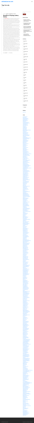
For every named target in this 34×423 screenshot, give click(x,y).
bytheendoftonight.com (25, 228)
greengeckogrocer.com (25, 203)
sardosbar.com (24, 184)
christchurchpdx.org (25, 251)
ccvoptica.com (24, 361)
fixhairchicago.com (25, 313)
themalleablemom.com (25, 271)
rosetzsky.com (24, 260)
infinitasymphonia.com (25, 256)
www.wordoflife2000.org (26, 181)
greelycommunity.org (25, 258)
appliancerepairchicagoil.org (26, 135)
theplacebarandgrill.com (25, 307)
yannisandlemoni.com (25, 188)
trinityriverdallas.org (25, 217)
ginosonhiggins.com (25, 285)
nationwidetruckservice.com (26, 300)
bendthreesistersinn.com (26, 294)
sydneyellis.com (25, 206)
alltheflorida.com (25, 390)
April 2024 (25, 82)
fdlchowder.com (25, 353)
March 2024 (25, 85)
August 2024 (25, 72)
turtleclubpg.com (25, 301)
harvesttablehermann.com (26, 166)
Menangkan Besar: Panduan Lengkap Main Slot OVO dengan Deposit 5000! (27, 24)
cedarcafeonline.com (25, 123)
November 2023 (26, 95)
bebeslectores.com (25, 163)
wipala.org (24, 225)
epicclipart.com (24, 144)
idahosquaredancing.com (26, 182)
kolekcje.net (24, 215)
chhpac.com (24, 407)
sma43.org (24, 357)
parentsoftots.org (25, 327)
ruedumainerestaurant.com (26, 259)
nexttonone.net (24, 335)
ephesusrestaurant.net (25, 376)
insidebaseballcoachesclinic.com (26, 391)
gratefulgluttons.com (25, 230)
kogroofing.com (24, 148)
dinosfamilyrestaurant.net (26, 164)
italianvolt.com (24, 185)
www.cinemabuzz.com (25, 366)
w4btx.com (24, 197)
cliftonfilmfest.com (25, 176)
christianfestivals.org (25, 282)
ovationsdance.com (25, 213)
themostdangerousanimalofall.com (27, 240)
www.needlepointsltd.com (26, 354)
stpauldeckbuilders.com (25, 349)
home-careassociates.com (26, 221)
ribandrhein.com (25, 214)
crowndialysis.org (25, 207)
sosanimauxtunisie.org (25, 147)
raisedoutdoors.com (25, 178)
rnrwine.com (24, 402)
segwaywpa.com (25, 323)
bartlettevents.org (25, 157)
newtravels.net (24, 131)
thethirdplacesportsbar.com (26, 375)
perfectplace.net (25, 218)
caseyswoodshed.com (25, 312)
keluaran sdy (6, 18)
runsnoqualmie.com (25, 351)
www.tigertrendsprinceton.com (26, 339)
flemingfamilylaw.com (25, 401)
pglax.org (24, 290)
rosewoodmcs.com (25, 367)
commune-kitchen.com (25, 253)
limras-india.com (25, 117)
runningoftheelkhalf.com (25, 341)
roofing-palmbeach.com (25, 173)
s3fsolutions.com (25, 169)
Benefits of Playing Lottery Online (11, 16)
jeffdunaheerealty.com (25, 342)
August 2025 (25, 59)
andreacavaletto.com (25, 222)
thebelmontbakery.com (25, 133)
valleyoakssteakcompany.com (26, 311)
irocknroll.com (24, 180)
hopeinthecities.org (25, 229)
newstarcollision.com (25, 200)
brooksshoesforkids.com (26, 321)
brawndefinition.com (25, 248)
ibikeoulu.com (24, 267)
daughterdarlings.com (25, 120)
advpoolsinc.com (25, 309)
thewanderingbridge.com (26, 270)
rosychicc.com (24, 227)
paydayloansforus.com (25, 132)
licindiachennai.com (25, 119)
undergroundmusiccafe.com (26, 413)
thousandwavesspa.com (26, 303)
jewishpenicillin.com (25, 209)
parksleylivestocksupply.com (26, 223)
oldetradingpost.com (25, 161)
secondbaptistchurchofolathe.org (27, 405)
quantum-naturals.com (25, 386)
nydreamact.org (25, 139)
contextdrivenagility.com (26, 266)
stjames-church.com (25, 262)
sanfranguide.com (25, 237)
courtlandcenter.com (25, 304)
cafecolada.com (25, 234)
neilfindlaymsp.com (25, 305)
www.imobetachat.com (25, 331)
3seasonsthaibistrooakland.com (26, 219)
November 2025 (26, 51)
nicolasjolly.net (24, 255)
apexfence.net (24, 415)
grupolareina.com (25, 159)
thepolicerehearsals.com (26, 241)
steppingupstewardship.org (26, 360)
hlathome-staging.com (25, 204)
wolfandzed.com (25, 364)
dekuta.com (24, 365)
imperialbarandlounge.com (26, 177)
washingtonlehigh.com (25, 362)
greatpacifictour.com (25, 302)
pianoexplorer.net (25, 372)
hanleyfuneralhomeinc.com (26, 194)
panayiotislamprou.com (25, 151)
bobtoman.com (24, 146)
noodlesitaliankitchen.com (26, 138)
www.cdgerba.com (25, 381)
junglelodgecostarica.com (26, 281)
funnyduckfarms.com (25, 397)
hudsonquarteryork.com (25, 379)
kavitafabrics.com (25, 298)
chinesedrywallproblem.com (26, 293)
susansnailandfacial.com (26, 337)
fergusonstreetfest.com (25, 388)
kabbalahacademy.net (25, 198)
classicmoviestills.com (25, 233)
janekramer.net (24, 275)
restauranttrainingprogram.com (26, 208)
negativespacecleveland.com (26, 291)
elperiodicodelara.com (25, 118)
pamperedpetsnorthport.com (26, 191)
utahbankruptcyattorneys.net (26, 179)
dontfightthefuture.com (25, 174)
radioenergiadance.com (25, 149)
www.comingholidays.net (26, 236)
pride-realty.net (24, 394)
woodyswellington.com (25, 377)
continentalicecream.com (26, 249)
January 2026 (25, 46)
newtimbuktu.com (25, 127)
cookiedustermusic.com (25, 296)
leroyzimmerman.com (25, 400)
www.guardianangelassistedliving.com (27, 382)
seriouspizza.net (25, 317)
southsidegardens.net (25, 373)
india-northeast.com (25, 172)
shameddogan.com (25, 326)
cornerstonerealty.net (25, 369)
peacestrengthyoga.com (26, 343)
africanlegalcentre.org (25, 257)
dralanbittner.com (25, 187)
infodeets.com (24, 121)
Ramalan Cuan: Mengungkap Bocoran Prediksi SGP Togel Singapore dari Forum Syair (27, 27)
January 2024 (25, 90)
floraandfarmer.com (25, 168)
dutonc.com (24, 279)
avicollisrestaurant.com (25, 306)
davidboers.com (25, 330)
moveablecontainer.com (25, 158)
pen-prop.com (24, 338)
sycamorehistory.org (25, 368)
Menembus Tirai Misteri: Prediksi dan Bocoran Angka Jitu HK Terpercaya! (27, 20)
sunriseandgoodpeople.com (26, 292)
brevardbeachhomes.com (26, 170)
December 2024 (26, 64)
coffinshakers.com (25, 268)
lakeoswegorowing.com (25, 403)
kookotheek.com (25, 150)
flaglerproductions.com (25, 247)
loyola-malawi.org (25, 226)
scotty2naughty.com (25, 263)
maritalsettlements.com (25, 287)
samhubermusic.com (25, 414)
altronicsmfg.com (25, 128)
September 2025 (26, 56)
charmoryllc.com (25, 238)
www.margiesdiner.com (25, 352)
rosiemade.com (24, 192)
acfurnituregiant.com (25, 124)
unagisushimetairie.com (25, 140)
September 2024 (26, 69)
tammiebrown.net (25, 278)
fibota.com (24, 380)
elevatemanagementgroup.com (26, 399)
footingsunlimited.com (25, 350)
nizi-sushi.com (24, 276)
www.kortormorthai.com (26, 346)
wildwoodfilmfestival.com (26, 154)
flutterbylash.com (25, 396)
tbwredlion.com (24, 385)
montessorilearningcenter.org (26, 387)
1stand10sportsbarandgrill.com (26, 196)
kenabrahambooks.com (25, 252)
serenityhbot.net (25, 336)
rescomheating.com (25, 410)
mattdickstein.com (25, 332)
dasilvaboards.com (25, 245)
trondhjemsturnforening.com (26, 383)
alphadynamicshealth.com (26, 395)
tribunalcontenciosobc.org (26, 243)
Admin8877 (6, 52)
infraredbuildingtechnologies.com (27, 165)
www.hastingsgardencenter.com (27, 371)
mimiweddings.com (25, 411)
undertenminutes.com (25, 125)
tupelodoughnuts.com (25, 193)
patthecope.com (25, 315)
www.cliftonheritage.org (26, 356)
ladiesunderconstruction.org (26, 162)
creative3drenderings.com (26, 328)
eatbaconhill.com (25, 129)
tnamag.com (24, 320)
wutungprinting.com (25, 286)
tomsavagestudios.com (25, 210)
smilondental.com (25, 199)
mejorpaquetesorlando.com (26, 195)
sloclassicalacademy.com (26, 244)
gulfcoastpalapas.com (25, 324)
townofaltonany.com (25, 289)
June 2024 (25, 77)
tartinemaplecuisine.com (26, 274)
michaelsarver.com (5, 1)
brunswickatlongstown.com (26, 273)
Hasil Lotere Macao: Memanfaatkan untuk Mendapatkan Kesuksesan (27, 35)
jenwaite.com (24, 398)
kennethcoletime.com (25, 272)
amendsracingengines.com (26, 345)
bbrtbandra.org (24, 142)
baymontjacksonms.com (26, 288)
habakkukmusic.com (25, 334)
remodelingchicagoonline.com (26, 358)
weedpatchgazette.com (26, 189)
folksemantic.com (25, 183)
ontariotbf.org (24, 136)
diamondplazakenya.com (26, 384)
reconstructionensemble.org (26, 297)
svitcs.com (24, 316)
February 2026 (25, 43)
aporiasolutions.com (25, 322)
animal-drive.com (25, 319)
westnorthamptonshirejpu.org (26, 155)
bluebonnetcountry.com (25, 143)
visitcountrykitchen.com (25, 283)
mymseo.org (24, 406)
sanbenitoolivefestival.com (26, 232)
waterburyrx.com (25, 308)
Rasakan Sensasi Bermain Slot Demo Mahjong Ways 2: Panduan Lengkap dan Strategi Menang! (28, 31)
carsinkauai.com (25, 392)
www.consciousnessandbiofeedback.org (27, 370)
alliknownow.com (25, 242)
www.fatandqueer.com (25, 347)
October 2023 (25, 98)
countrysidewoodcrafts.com (26, 134)
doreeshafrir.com (25, 264)
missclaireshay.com (25, 116)
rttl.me (23, 409)
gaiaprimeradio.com (25, 277)
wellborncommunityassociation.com (27, 153)
